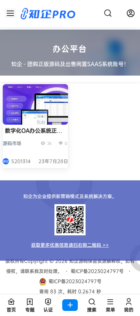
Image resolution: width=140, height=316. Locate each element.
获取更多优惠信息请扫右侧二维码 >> (70, 245)
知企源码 (78, 261)
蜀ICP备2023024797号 (97, 271)
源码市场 (12, 143)
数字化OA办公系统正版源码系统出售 (33, 134)
